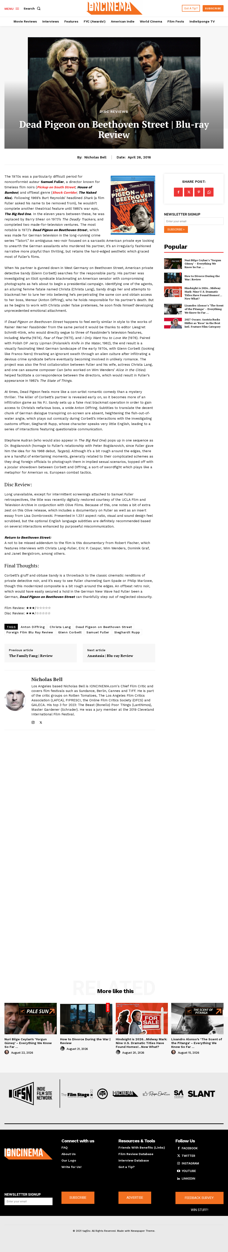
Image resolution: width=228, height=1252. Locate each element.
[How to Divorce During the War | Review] (173, 277)
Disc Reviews (114, 111)
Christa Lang (60, 627)
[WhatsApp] (209, 192)
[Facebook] (178, 192)
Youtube (189, 1171)
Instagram (190, 1163)
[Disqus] (79, 793)
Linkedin (188, 1178)
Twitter (188, 1156)
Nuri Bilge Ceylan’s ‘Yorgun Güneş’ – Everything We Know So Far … (203, 264)
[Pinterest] (198, 192)
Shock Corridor (64, 193)
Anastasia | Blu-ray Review (110, 656)
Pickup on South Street (56, 187)
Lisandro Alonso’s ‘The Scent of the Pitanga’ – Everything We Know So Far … (204, 309)
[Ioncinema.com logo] (28, 1154)
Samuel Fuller (97, 632)
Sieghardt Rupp (127, 632)
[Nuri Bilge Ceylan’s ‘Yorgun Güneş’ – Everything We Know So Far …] (173, 263)
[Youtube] (178, 1171)
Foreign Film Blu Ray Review (29, 632)
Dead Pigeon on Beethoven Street (104, 627)
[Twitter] (41, 721)
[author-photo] (7, 1052)
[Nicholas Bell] (15, 700)
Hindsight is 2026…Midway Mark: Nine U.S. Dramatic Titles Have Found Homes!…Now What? (203, 293)
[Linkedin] (178, 1179)
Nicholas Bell (95, 157)
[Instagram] (33, 721)
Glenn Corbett (70, 632)
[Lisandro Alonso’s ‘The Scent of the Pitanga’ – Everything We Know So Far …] (173, 309)
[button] (33, 8)
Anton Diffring (33, 627)
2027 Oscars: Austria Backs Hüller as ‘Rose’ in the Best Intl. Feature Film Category (202, 323)
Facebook (190, 1148)
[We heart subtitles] (114, 8)
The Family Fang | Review (31, 656)
